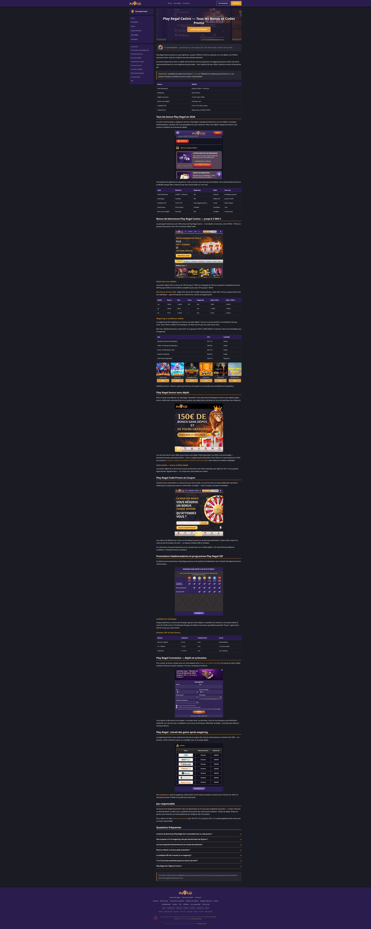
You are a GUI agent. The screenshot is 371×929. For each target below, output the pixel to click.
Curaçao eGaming (196, 919)
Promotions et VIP (136, 65)
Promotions (134, 22)
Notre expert (164, 901)
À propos (155, 901)
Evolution (176, 911)
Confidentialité (166, 904)
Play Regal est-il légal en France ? (169, 866)
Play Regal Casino (202, 923)
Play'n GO (183, 911)
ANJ (229, 74)
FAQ (132, 81)
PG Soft (201, 911)
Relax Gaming (208, 911)
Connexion (186, 3)
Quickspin (189, 911)
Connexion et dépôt (136, 69)
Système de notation (192, 901)
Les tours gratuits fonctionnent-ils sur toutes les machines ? (179, 844)
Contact (215, 901)
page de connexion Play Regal (210, 663)
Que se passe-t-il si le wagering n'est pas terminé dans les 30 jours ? (182, 839)
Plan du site (205, 904)
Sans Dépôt (177, 3)
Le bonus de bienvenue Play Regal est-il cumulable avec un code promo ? (184, 834)
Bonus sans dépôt (136, 58)
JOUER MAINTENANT (199, 29)
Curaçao (195, 74)
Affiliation (186, 904)
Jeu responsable (135, 77)
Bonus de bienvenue (137, 54)
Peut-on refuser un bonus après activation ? (173, 850)
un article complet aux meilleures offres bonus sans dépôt (187, 460)
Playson (196, 911)
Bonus (170, 3)
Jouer (163, 380)
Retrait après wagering (137, 73)
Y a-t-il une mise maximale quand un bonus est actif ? (177, 861)
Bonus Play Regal (175, 897)
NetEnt (161, 911)
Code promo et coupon (137, 61)
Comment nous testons (177, 901)
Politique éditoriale (206, 901)
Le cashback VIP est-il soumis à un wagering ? (173, 855)
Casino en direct (136, 31)
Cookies (174, 904)
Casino (133, 26)
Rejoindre (236, 3)
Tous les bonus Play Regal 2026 (140, 50)
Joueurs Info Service (180, 818)
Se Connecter (223, 3)
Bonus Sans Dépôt (187, 897)
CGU (180, 904)
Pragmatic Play (168, 911)
